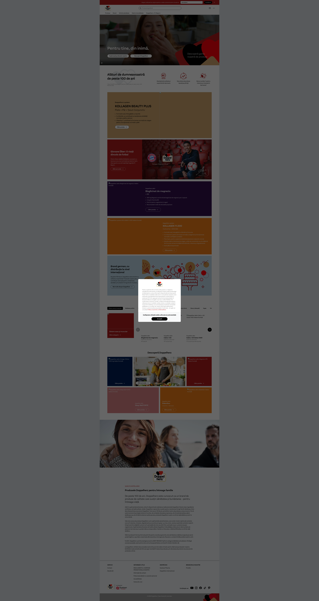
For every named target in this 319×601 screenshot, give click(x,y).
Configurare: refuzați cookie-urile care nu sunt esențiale (159, 315)
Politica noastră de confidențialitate (157, 309)
